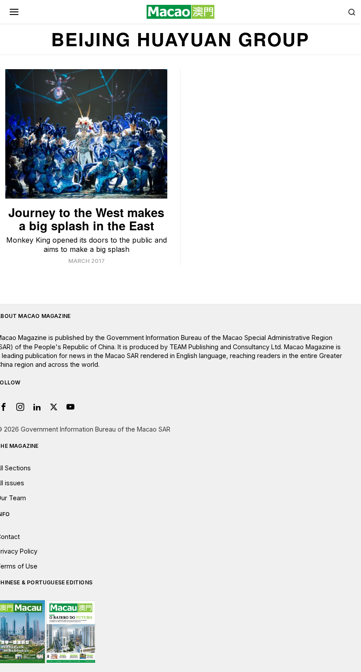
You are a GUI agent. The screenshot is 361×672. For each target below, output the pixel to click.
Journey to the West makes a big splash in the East (86, 219)
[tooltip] (20, 407)
